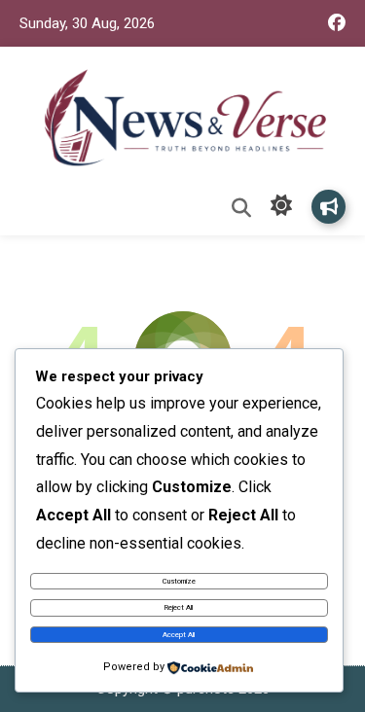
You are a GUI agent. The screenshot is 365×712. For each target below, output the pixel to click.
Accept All (179, 634)
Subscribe (328, 207)
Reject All (178, 607)
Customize (179, 581)
